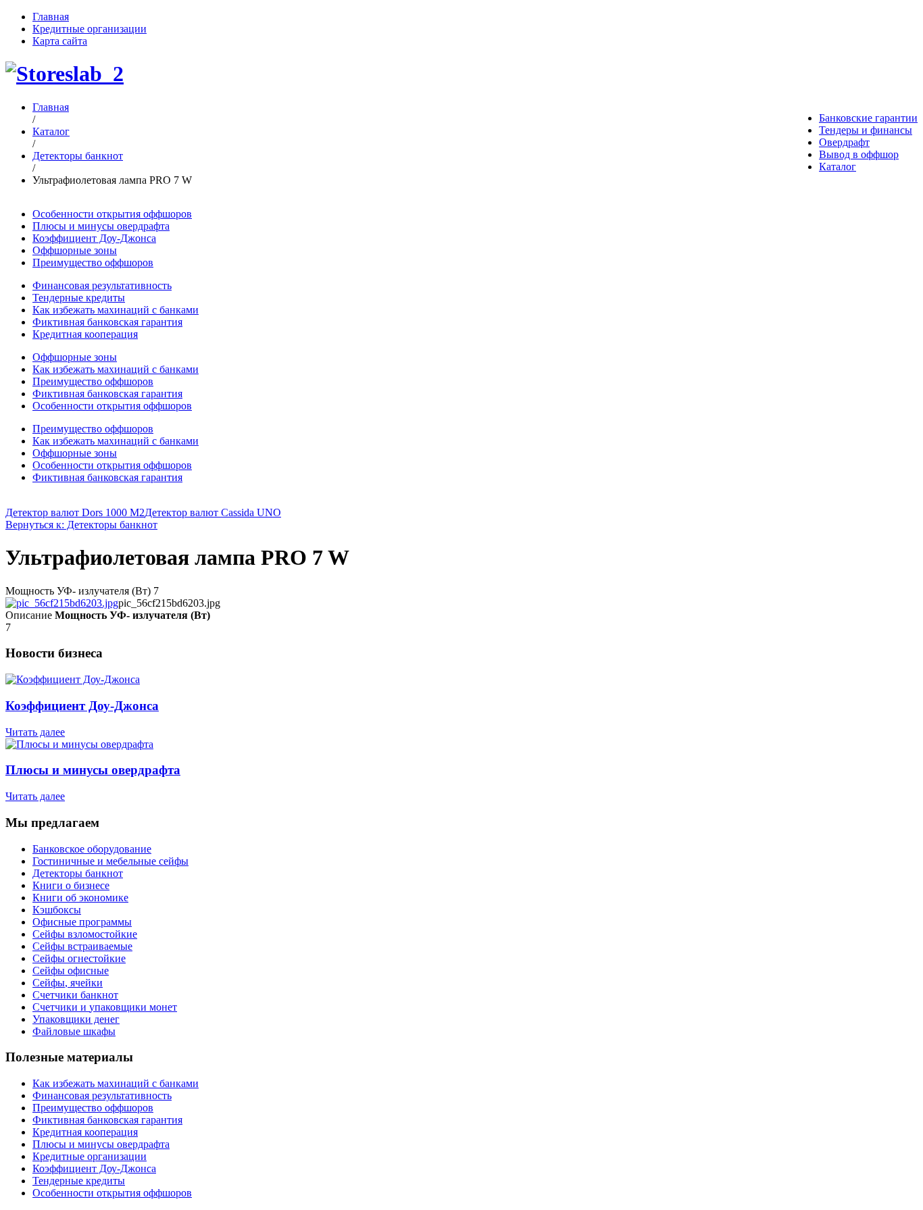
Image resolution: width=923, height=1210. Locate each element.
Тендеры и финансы (865, 130)
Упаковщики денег (76, 1019)
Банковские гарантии (868, 118)
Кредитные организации (89, 28)
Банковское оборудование (91, 849)
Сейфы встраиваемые (82, 946)
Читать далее (35, 732)
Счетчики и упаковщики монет (104, 1007)
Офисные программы (82, 922)
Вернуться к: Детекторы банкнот (81, 524)
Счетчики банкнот (75, 995)
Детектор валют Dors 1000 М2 (75, 512)
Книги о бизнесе (70, 885)
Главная (50, 16)
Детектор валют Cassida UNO (213, 512)
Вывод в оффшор (859, 154)
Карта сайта (59, 41)
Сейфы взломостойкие (84, 934)
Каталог (837, 166)
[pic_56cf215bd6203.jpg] (61, 603)
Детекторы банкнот (77, 155)
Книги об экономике (80, 897)
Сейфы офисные (70, 970)
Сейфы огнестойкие (79, 958)
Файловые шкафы (74, 1031)
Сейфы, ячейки (67, 982)
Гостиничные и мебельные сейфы (110, 861)
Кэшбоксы (56, 909)
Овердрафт (844, 142)
